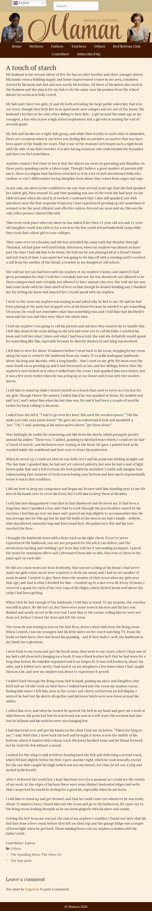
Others (99, 46)
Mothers (36, 46)
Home (17, 46)
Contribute (60, 54)
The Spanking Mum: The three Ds (35, 854)
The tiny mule (21, 860)
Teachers (78, 46)
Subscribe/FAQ (88, 54)
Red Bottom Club (126, 46)
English (23, 3)
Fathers (57, 46)
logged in (32, 889)
